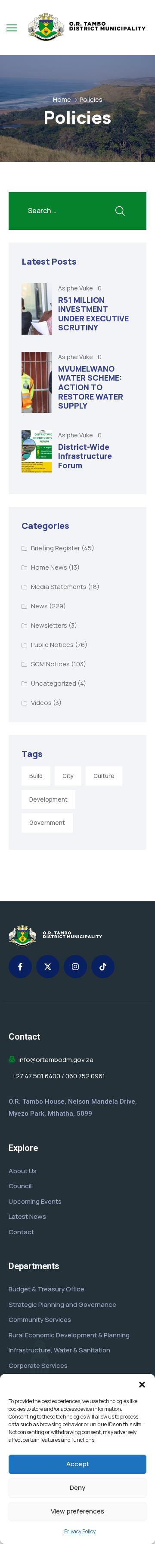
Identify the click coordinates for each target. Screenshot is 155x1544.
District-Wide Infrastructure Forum (85, 456)
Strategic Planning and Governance (62, 1304)
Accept (77, 1463)
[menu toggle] (11, 27)
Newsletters (49, 625)
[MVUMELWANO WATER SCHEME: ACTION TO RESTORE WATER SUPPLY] (37, 382)
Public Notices (52, 644)
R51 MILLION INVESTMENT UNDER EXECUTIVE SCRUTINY (93, 314)
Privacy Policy (80, 1531)
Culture (104, 776)
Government (47, 823)
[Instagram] (75, 966)
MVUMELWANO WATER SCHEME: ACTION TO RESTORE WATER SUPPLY (90, 387)
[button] (142, 1384)
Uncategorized (53, 683)
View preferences (77, 1511)
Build (36, 776)
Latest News (27, 1216)
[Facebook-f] (20, 966)
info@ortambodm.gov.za (56, 1060)
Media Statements (59, 586)
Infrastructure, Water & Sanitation (59, 1350)
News (39, 605)
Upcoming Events (35, 1201)
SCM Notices (50, 663)
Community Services (40, 1319)
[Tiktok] (103, 966)
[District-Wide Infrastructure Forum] (37, 451)
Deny (77, 1487)
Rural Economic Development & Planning (69, 1335)
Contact (21, 1231)
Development (48, 799)
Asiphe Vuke (76, 288)
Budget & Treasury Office (46, 1289)
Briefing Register (55, 547)
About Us (23, 1170)
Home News (49, 567)
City (68, 776)
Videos (41, 702)
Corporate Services (38, 1365)
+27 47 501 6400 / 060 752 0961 (58, 1076)
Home (62, 99)
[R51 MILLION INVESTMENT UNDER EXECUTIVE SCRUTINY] (37, 309)
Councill (21, 1185)
